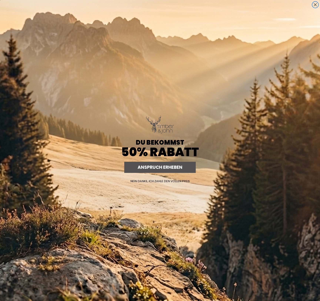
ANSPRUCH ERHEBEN (160, 167)
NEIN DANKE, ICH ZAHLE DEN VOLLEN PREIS (160, 181)
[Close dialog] (315, 4)
